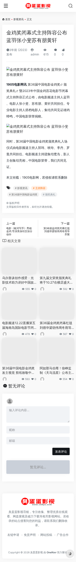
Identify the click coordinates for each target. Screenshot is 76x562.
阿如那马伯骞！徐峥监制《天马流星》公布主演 (55, 370)
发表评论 (61, 451)
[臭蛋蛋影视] (38, 5)
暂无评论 (16, 385)
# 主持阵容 (39, 188)
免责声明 (30, 535)
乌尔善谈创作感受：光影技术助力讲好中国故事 (18, 280)
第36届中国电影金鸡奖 (44, 84)
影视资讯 (19, 19)
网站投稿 (46, 535)
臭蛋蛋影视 (36, 552)
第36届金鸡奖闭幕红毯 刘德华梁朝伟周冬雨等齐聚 (56, 325)
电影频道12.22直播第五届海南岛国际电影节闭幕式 (18, 325)
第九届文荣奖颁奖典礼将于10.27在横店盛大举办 (56, 280)
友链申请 (13, 535)
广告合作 (63, 535)
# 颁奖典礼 (49, 194)
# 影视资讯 (21, 188)
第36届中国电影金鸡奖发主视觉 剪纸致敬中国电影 (18, 370)
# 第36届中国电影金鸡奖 (23, 194)
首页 (7, 19)
